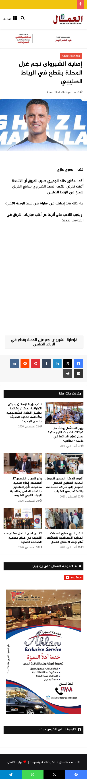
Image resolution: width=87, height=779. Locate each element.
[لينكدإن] (57, 363)
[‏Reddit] (25, 363)
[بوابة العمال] (68, 19)
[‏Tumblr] (46, 363)
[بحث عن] (22, 21)
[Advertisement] (43, 284)
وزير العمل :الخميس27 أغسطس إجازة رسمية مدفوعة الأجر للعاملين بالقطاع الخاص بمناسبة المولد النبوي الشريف (26, 487)
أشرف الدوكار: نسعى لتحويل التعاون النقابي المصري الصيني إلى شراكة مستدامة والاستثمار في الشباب (64, 485)
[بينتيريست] (35, 363)
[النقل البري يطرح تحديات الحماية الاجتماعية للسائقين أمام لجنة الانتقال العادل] (64, 518)
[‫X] (67, 363)
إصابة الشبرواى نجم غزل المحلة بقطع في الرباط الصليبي (43, 342)
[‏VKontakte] (14, 363)
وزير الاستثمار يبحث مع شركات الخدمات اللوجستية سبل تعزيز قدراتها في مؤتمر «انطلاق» (65, 434)
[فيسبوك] (78, 363)
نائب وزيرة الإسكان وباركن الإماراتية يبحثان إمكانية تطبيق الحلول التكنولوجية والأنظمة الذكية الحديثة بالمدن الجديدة (24, 413)
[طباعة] (67, 373)
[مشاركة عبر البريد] (78, 373)
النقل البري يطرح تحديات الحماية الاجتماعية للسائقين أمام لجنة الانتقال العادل (64, 538)
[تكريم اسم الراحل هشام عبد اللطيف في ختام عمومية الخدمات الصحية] (23, 518)
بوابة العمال (15, 762)
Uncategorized (71, 55)
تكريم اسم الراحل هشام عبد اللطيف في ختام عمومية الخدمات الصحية (23, 538)
